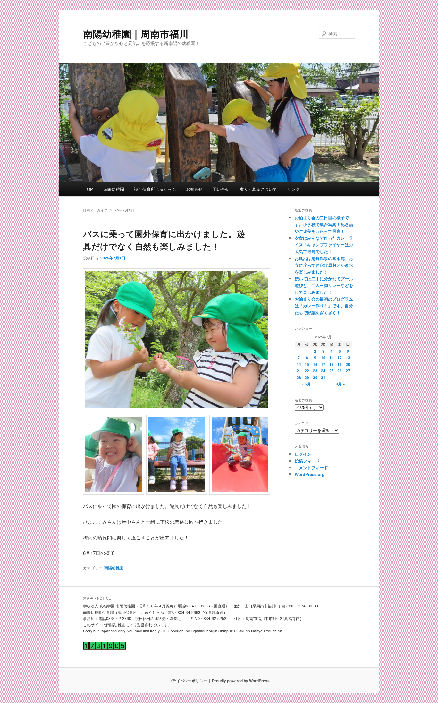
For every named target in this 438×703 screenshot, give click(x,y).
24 (323, 371)
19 (339, 364)
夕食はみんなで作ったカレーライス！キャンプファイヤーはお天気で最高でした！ (324, 244)
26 (339, 371)
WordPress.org (309, 474)
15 (307, 364)
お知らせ (194, 189)
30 (315, 377)
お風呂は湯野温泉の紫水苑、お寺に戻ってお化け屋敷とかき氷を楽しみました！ (324, 265)
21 (299, 371)
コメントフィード (311, 467)
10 (323, 357)
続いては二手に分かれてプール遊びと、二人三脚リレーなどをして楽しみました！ (324, 285)
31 (323, 377)
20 (348, 364)
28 (299, 377)
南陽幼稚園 (113, 189)
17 (323, 364)
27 (348, 371)
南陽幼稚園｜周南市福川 (136, 33)
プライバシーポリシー (188, 680)
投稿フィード (307, 461)
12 (339, 357)
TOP (89, 189)
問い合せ (221, 189)
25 (331, 371)
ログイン (303, 454)
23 (315, 371)
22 (307, 371)
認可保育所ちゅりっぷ (155, 189)
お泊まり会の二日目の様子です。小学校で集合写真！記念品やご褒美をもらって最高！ (324, 224)
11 (331, 357)
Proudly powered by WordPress (241, 680)
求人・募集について (258, 189)
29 (307, 377)
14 (299, 364)
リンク (293, 189)
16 (315, 364)
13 (348, 357)
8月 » (340, 384)
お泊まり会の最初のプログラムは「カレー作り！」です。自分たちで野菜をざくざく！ (324, 305)
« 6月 (306, 384)
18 (331, 364)
